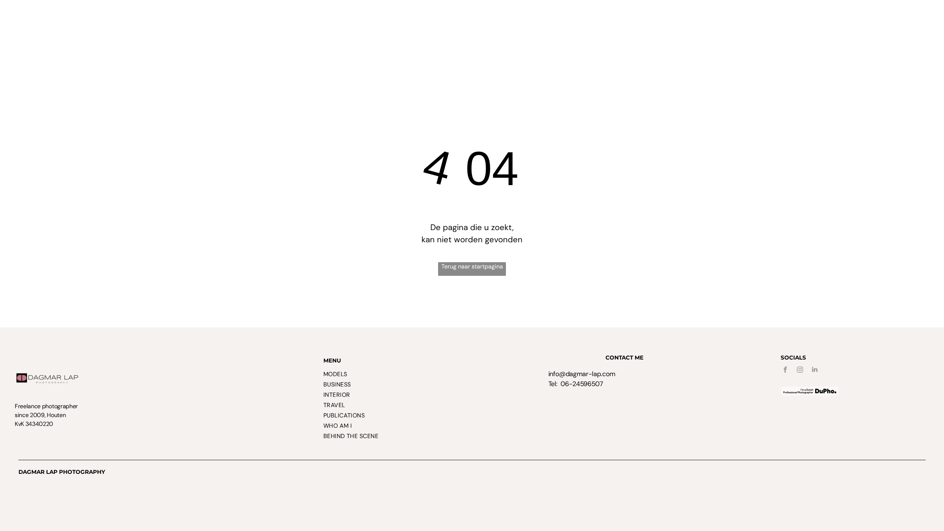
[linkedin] (815, 370)
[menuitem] (196, 24)
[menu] (927, 15)
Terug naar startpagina (472, 266)
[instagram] (800, 370)
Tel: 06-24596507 (575, 383)
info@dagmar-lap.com (581, 373)
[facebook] (785, 370)
